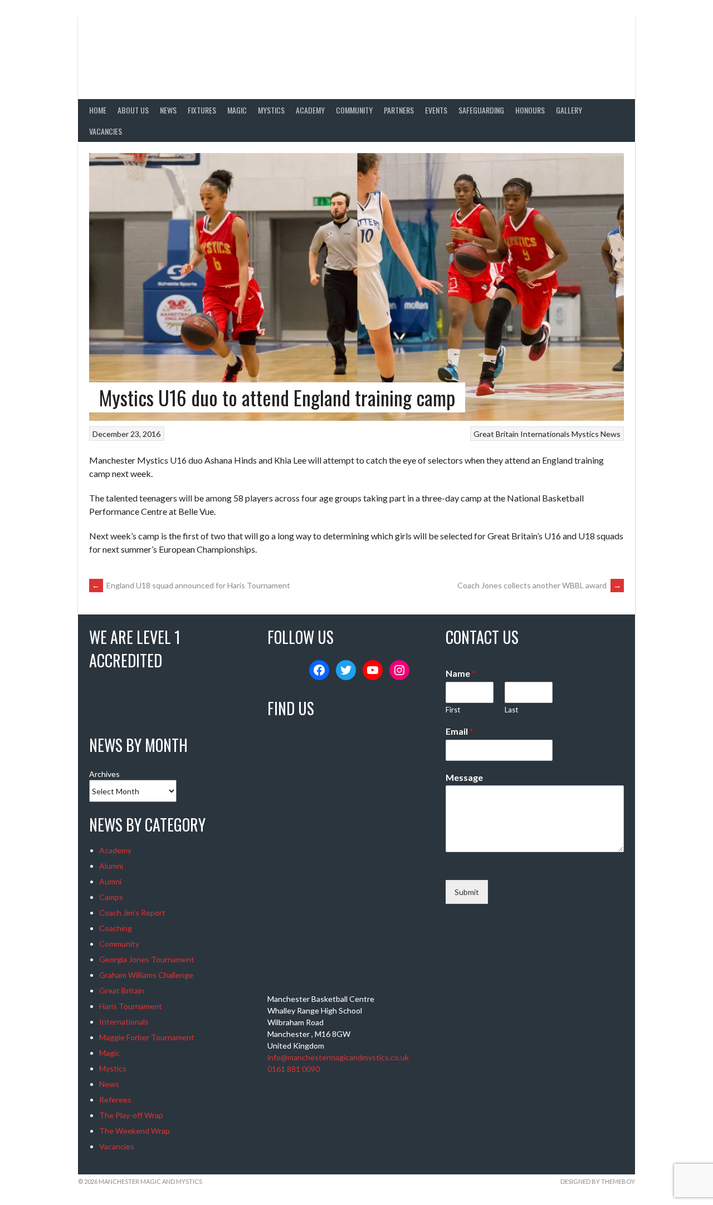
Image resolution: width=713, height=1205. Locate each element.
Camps (111, 897)
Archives (104, 774)
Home (97, 110)
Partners (399, 110)
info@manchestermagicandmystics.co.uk (338, 1057)
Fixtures (202, 110)
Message (464, 777)
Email (459, 731)
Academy (310, 110)
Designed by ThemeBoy (597, 1181)
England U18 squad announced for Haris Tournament (191, 585)
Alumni (111, 865)
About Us (133, 110)
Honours (530, 110)
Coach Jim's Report (132, 912)
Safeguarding (481, 110)
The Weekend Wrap (134, 1130)
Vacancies (105, 131)
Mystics (271, 110)
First (453, 709)
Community (354, 110)
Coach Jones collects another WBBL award (539, 585)
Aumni (110, 881)
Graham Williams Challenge (146, 975)
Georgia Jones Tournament (146, 959)
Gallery (569, 110)
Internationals (545, 434)
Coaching (115, 928)
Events (436, 110)
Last (511, 709)
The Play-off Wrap (131, 1115)
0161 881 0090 (293, 1069)
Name (461, 673)
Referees (115, 1099)
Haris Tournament (130, 1006)
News (168, 110)
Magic (237, 110)
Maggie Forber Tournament (146, 1037)
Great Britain (496, 434)
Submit (467, 892)
